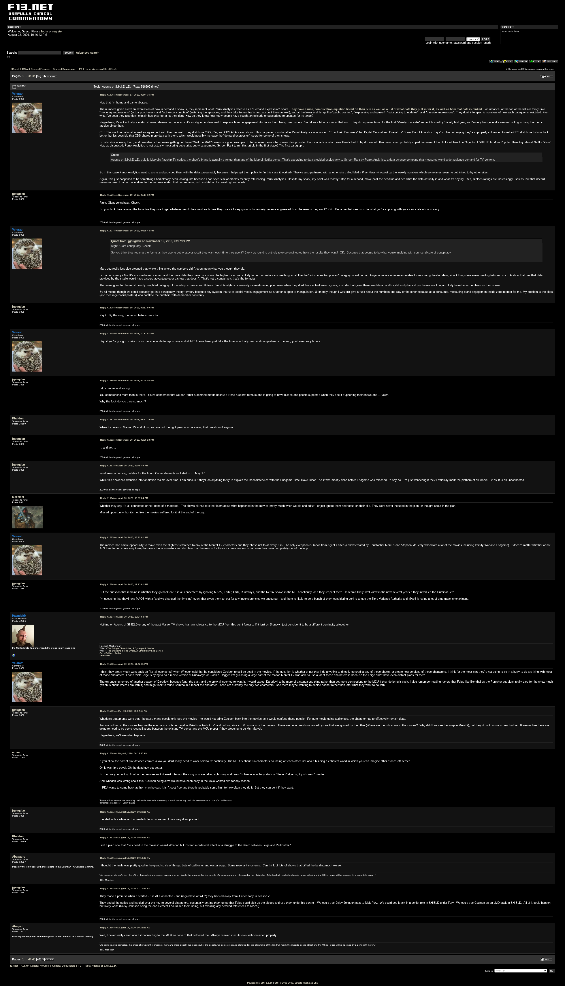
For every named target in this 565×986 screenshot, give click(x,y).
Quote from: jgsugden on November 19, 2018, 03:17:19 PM (150, 241)
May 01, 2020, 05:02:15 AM (123, 711)
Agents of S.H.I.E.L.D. (104, 69)
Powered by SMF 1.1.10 (260, 983)
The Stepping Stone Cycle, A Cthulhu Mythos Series (135, 651)
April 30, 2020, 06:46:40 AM (124, 465)
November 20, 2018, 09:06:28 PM (127, 440)
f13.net (15, 69)
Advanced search (87, 52)
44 (29, 76)
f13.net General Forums (35, 69)
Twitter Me (105, 655)
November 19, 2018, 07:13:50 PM (127, 307)
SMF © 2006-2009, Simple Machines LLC (296, 983)
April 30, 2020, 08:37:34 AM (124, 498)
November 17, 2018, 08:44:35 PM (127, 95)
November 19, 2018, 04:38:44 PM (127, 230)
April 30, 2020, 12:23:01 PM (124, 584)
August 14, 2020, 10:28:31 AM (125, 927)
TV (80, 69)
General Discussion (64, 69)
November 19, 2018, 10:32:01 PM (127, 333)
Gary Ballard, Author (111, 653)
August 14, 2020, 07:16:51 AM (125, 888)
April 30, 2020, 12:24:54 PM (124, 617)
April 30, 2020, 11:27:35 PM (124, 664)
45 (33, 76)
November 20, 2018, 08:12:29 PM (127, 419)
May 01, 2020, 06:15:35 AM (123, 753)
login (44, 31)
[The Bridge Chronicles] (14, 656)
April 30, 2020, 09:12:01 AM (124, 537)
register (57, 31)
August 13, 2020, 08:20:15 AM (125, 812)
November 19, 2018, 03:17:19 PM (127, 195)
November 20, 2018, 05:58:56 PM (127, 380)
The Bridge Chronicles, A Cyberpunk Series (130, 648)
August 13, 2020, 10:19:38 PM (125, 858)
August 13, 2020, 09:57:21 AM (125, 837)
